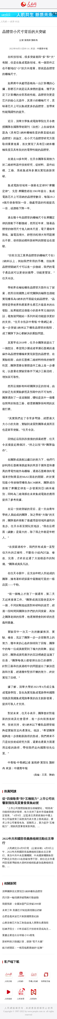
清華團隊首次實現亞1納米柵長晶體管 (22, 891)
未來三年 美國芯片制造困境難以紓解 (22, 910)
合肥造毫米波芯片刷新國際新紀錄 (20, 916)
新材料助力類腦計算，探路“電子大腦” (22, 941)
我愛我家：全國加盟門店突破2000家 (21, 904)
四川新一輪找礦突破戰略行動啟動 (20, 897)
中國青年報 (42, 49)
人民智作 (33, 999)
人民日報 (8, 981)
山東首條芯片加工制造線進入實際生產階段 (25, 922)
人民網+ (20, 981)
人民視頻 (8, 999)
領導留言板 (45, 981)
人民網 (3, 22)
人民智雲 (20, 999)
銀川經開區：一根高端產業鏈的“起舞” (22, 947)
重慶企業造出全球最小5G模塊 (18, 935)
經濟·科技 (14, 22)
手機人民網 (33, 981)
